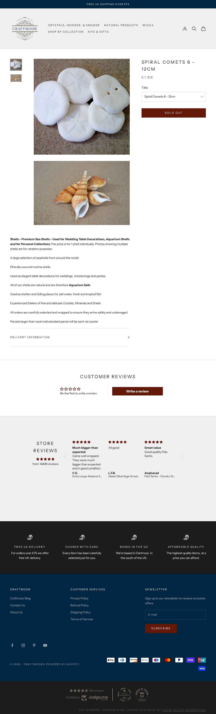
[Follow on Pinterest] (34, 645)
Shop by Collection (66, 31)
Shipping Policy (80, 612)
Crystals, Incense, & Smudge (74, 25)
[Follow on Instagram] (23, 645)
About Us (16, 612)
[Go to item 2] (16, 78)
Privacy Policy (79, 598)
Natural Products (121, 25)
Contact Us (17, 605)
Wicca (148, 25)
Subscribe (161, 628)
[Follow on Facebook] (12, 645)
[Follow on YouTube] (45, 645)
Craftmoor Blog (20, 598)
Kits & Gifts (98, 31)
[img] (45, 459)
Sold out (174, 112)
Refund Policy (79, 605)
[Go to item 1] (16, 65)
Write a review (137, 391)
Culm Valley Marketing (184, 710)
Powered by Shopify (63, 664)
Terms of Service (81, 619)
